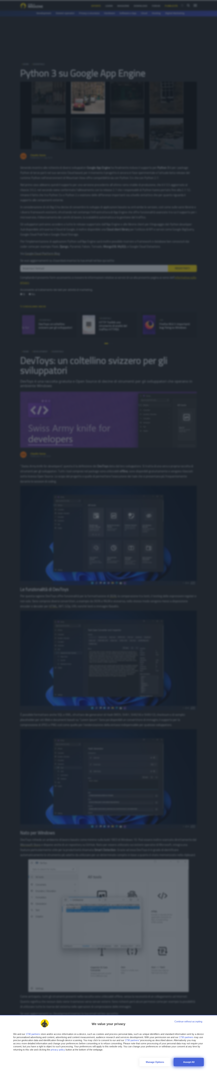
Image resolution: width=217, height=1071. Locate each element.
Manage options (155, 1062)
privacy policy (58, 1049)
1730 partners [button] (33, 1034)
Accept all (188, 1062)
